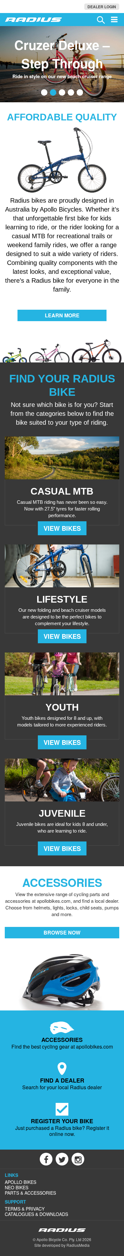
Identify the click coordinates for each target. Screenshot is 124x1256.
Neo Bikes (16, 1187)
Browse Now (62, 932)
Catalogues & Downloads (36, 1214)
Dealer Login (101, 7)
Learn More (62, 315)
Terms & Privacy (25, 1208)
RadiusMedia (78, 1245)
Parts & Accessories (30, 1193)
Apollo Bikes (20, 1182)
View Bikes (62, 528)
